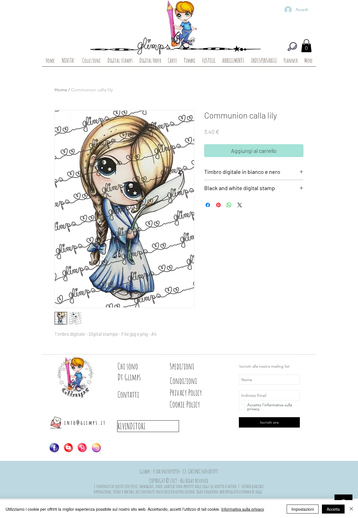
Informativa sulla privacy (242, 509)
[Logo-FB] (54, 447)
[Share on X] (239, 205)
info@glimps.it (85, 422)
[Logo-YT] (68, 447)
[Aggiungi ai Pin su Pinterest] (218, 205)
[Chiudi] (351, 509)
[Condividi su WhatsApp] (229, 205)
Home (61, 89)
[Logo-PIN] (82, 447)
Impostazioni (302, 509)
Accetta (333, 509)
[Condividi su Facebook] (207, 205)
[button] (306, 45)
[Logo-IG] (96, 447)
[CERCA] (292, 46)
